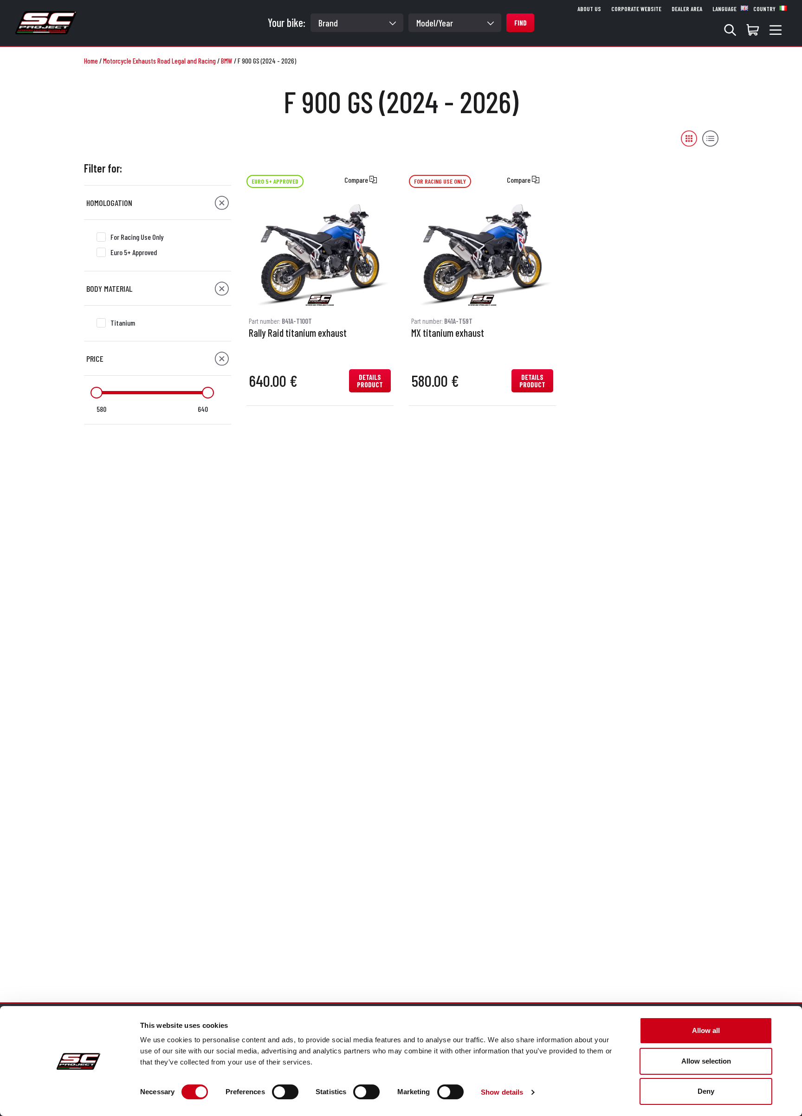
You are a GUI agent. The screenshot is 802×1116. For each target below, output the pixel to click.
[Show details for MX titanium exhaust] (482, 254)
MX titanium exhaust (447, 333)
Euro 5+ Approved (133, 252)
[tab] (157, 203)
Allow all (706, 1030)
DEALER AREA (687, 9)
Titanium (122, 322)
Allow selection (706, 1061)
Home (91, 61)
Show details (502, 1092)
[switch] (285, 1091)
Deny (706, 1091)
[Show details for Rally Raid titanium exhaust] (320, 254)
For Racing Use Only (136, 236)
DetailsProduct (370, 381)
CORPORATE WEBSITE (636, 9)
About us (589, 9)
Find (520, 23)
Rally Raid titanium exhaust (298, 333)
